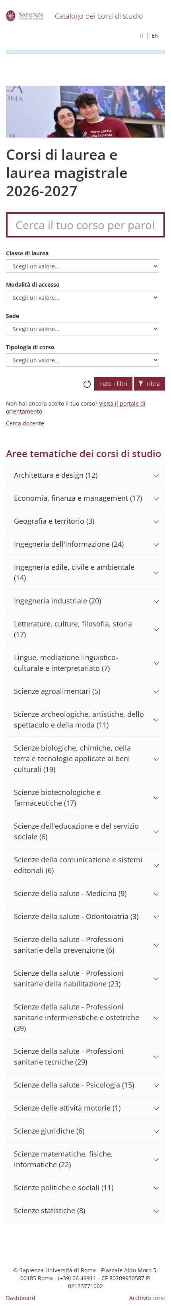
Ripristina (87, 380)
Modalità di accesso (33, 284)
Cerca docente (25, 423)
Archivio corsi (147, 1298)
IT (142, 35)
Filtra (152, 383)
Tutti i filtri (113, 383)
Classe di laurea (27, 253)
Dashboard (20, 1298)
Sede (12, 316)
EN (155, 35)
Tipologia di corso (30, 347)
